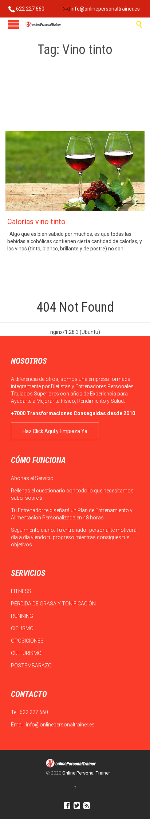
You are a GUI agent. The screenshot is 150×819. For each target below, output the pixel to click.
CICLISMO (23, 628)
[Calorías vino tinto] (75, 171)
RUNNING (22, 616)
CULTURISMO (27, 653)
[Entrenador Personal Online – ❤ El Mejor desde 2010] (43, 24)
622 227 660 (29, 9)
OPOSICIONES (28, 641)
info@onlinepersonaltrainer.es (105, 9)
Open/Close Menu (13, 24)
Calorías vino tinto (36, 221)
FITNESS (21, 591)
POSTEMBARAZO (32, 665)
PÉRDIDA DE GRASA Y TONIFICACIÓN (54, 604)
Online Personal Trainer (86, 773)
